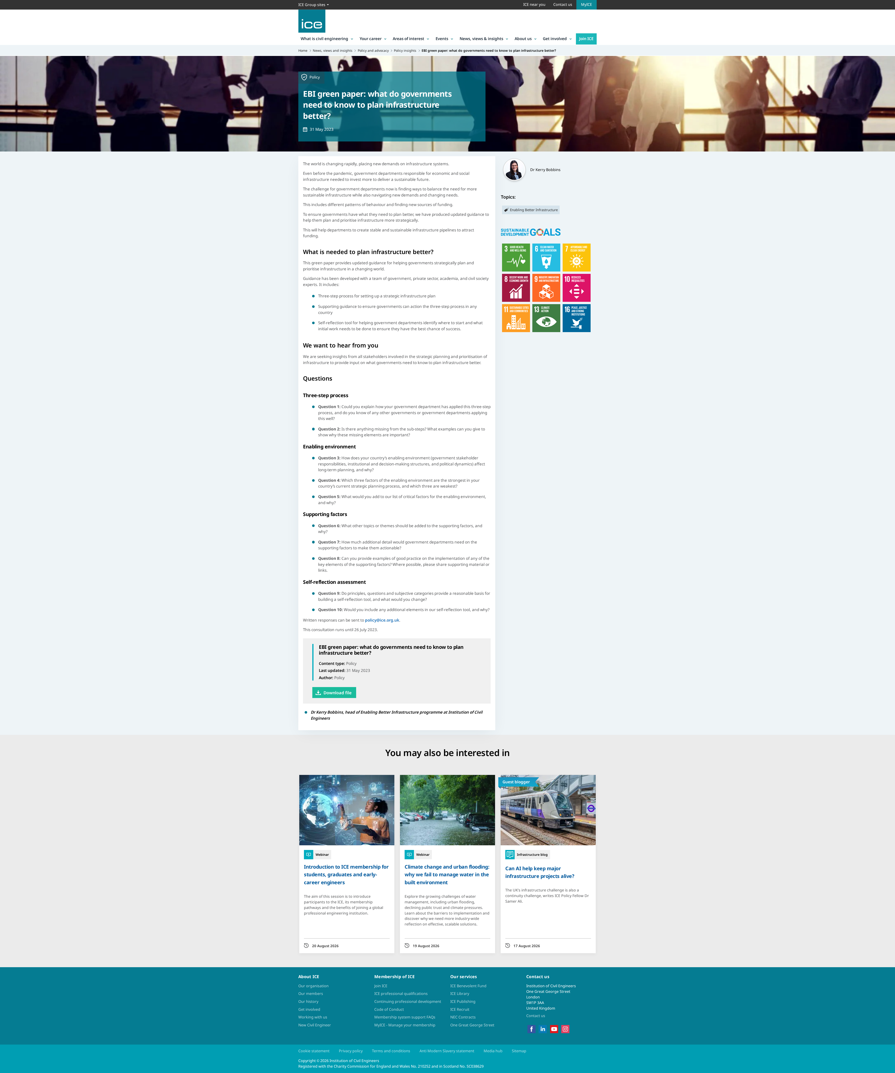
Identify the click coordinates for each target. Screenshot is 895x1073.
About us (523, 38)
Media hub (493, 1050)
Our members (310, 993)
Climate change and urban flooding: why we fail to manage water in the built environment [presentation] (447, 874)
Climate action (546, 318)
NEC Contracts (463, 1017)
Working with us (312, 1017)
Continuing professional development (407, 1001)
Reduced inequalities (577, 288)
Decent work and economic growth (516, 288)
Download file (338, 692)
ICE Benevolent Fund (468, 985)
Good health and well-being (516, 258)
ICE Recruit (459, 1009)
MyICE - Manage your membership (404, 1025)
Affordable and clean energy (577, 258)
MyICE (586, 4)
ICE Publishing (462, 1001)
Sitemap (519, 1050)
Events (442, 38)
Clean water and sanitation (546, 258)
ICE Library (459, 993)
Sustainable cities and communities (516, 318)
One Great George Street (472, 1025)
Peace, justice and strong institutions (577, 318)
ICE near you (534, 4)
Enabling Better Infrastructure (534, 209)
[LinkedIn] (543, 1029)
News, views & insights (481, 38)
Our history (308, 1001)
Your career (371, 38)
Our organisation (313, 985)
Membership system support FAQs (404, 1017)
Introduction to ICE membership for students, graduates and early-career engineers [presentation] (346, 874)
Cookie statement (314, 1050)
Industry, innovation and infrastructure (546, 288)
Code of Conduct (389, 1009)
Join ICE (586, 38)
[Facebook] (531, 1029)
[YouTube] (554, 1029)
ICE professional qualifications (401, 993)
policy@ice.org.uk (382, 620)
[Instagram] (565, 1029)
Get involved (555, 38)
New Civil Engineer (314, 1025)
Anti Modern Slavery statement (447, 1050)
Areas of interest (408, 38)
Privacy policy (351, 1050)
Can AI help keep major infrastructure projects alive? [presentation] (539, 872)
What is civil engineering (324, 38)
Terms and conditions (391, 1050)
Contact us (562, 4)
